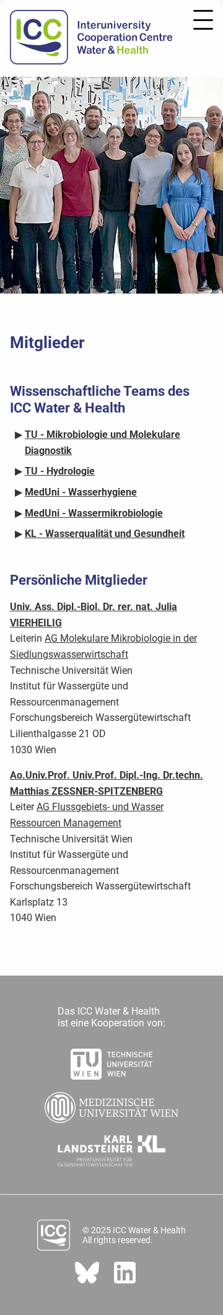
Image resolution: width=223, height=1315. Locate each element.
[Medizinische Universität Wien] (111, 1103)
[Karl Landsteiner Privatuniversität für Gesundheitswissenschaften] (112, 1147)
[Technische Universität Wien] (111, 1060)
